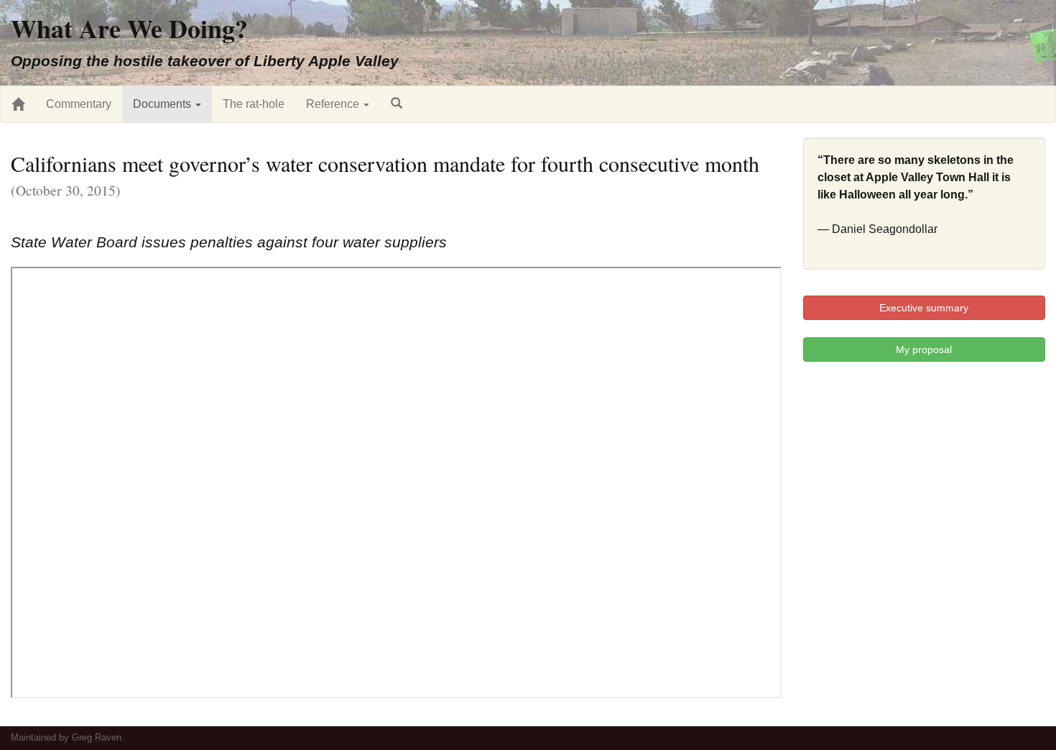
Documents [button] (163, 104)
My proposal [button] (924, 349)
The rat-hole (253, 104)
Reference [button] (334, 104)
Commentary (78, 104)
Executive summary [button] (923, 308)
